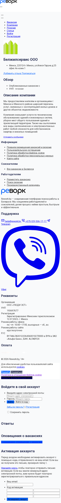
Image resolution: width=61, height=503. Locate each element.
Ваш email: (12, 481)
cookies (21, 367)
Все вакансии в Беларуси (20, 169)
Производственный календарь (23, 185)
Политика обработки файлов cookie (26, 153)
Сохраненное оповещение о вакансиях (21, 442)
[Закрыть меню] (2, 15)
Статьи (10, 30)
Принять (5, 372)
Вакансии (12, 22)
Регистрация (13, 36)
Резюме (11, 28)
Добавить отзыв (12, 73)
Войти (10, 33)
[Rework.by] (8, 3)
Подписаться (28, 73)
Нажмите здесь (9, 468)
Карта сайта (13, 158)
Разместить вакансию (18, 179)
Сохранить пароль (19, 412)
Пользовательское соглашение (23, 150)
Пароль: (11, 398)
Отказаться (16, 372)
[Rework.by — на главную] (13, 193)
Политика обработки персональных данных (30, 155)
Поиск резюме (15, 182)
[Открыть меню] (1, 6)
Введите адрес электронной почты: (25, 393)
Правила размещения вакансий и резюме (29, 147)
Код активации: (15, 487)
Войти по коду (22, 402)
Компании (12, 25)
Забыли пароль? (15, 407)
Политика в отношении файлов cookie (21, 375)
